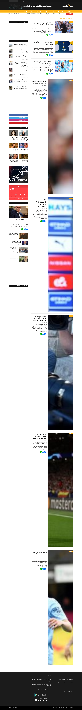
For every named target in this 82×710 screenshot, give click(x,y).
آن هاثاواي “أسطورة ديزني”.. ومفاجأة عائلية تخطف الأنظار (14, 138)
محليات (52, 11)
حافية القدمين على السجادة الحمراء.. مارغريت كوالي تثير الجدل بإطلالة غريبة (23, 139)
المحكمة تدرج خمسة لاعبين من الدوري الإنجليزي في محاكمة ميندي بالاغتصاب (39, 318)
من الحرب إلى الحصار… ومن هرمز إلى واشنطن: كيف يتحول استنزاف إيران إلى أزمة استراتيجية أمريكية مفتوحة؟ (20, 88)
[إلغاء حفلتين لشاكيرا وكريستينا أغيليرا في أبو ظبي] (23, 145)
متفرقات (46, 11)
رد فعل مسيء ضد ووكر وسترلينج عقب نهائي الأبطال (40, 554)
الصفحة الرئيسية (69, 11)
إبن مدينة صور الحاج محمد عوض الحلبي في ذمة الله (13, 234)
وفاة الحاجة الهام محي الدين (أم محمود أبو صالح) (13, 257)
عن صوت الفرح (64, 1)
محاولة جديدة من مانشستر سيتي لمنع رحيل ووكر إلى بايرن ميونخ (39, 83)
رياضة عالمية (71, 22)
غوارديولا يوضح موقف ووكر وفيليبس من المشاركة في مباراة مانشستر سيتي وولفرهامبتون (40, 202)
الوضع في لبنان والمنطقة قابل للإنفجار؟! (20, 44)
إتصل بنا (59, 1)
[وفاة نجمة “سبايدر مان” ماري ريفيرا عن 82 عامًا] (23, 156)
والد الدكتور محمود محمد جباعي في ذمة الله (19, 220)
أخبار (58, 11)
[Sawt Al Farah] (67, 6)
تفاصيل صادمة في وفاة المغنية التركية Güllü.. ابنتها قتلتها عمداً (13, 162)
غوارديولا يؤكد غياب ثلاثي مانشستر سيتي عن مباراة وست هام (43, 63)
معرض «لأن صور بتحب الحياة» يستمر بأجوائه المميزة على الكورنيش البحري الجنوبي (21, 56)
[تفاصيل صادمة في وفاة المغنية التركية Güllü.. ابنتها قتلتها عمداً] (13, 156)
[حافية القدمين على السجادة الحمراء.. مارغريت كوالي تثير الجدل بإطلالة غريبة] (23, 133)
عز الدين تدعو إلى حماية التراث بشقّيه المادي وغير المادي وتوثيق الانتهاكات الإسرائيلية (23, 13)
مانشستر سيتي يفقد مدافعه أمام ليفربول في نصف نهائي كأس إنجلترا (40, 436)
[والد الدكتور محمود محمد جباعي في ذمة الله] (18, 212)
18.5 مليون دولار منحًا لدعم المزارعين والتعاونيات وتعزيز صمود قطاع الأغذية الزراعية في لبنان (20, 63)
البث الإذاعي (26, 11)
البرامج (63, 11)
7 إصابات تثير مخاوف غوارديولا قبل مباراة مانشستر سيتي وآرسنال (43, 24)
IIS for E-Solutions (61, 707)
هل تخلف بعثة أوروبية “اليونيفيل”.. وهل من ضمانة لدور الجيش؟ (62, 13)
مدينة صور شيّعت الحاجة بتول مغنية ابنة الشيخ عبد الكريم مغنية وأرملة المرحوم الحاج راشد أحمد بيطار (13, 250)
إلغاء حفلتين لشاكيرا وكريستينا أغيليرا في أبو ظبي (24, 151)
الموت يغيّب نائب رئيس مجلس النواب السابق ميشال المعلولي (15, 242)
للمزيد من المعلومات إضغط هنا (18, 198)
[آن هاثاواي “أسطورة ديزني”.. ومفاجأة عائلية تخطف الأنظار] (13, 133)
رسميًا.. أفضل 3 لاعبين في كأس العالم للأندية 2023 (42, 43)
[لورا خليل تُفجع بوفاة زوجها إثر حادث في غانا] (13, 145)
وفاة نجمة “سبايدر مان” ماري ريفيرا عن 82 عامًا (24, 161)
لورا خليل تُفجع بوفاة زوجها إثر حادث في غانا (14, 150)
